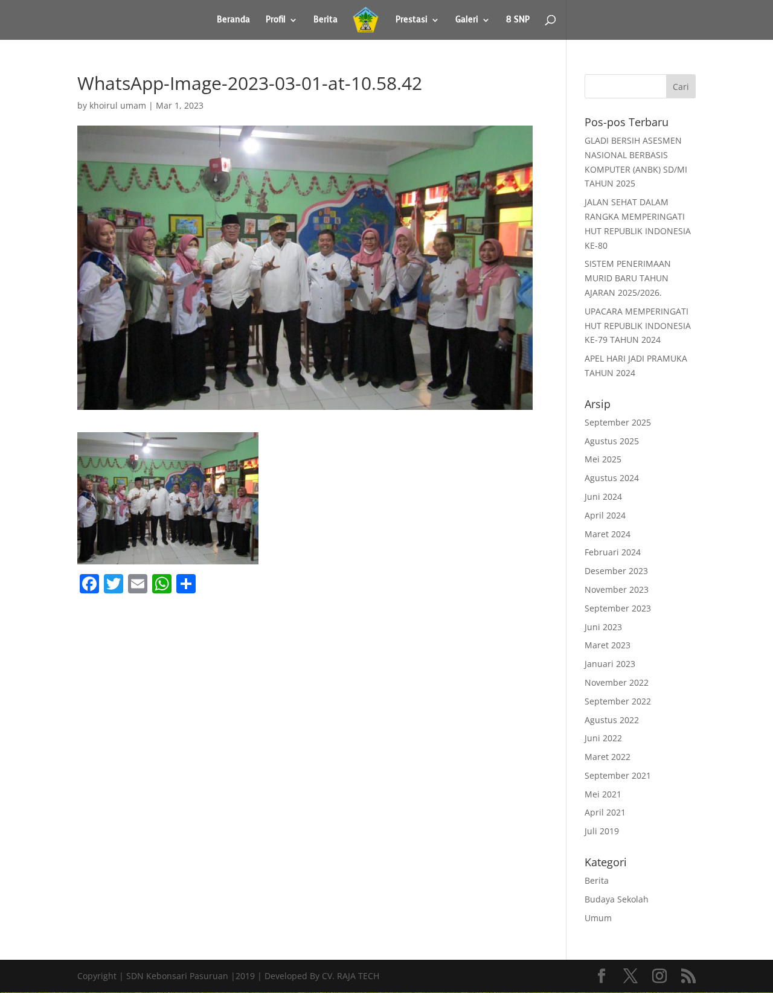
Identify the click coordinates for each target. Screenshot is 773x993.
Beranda (233, 20)
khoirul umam (117, 105)
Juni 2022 (603, 738)
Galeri (466, 20)
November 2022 (617, 682)
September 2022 (618, 701)
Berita (325, 20)
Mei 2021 (603, 794)
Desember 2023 (616, 570)
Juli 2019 (602, 831)
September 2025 (618, 422)
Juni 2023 (603, 627)
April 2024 (605, 515)
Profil (276, 20)
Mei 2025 (603, 459)
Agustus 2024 (612, 478)
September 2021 (618, 775)
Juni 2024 (603, 496)
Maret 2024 (607, 534)
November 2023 (617, 589)
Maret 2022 (607, 756)
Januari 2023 (610, 663)
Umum (598, 918)
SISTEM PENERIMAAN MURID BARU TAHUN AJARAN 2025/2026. (628, 278)
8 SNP (518, 20)
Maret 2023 (607, 645)
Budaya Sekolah (617, 899)
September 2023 (618, 608)
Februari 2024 (613, 552)
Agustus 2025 (612, 441)
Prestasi (412, 20)
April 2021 (605, 812)
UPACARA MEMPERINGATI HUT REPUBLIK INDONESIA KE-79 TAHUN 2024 (638, 325)
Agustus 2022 (612, 720)
